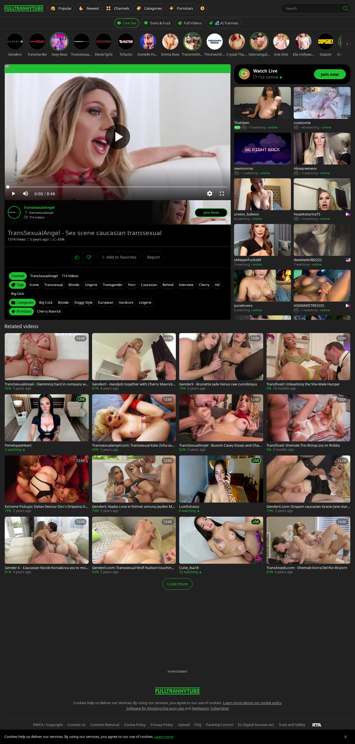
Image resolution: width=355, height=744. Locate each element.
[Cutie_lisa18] (221, 546)
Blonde (63, 302)
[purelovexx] (262, 291)
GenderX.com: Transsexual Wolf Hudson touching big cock (133, 568)
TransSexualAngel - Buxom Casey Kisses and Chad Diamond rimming (220, 445)
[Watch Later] (202, 8)
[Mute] (25, 193)
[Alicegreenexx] (322, 154)
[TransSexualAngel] (14, 212)
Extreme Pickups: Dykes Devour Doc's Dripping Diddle (46, 506)
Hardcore (126, 302)
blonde (74, 284)
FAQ (197, 724)
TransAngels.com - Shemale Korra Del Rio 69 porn (307, 568)
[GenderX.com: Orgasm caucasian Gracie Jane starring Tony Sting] (309, 484)
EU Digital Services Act (256, 724)
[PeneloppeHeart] (47, 423)
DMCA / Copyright (48, 724)
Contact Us (77, 724)
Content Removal (104, 724)
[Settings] (209, 193)
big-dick (17, 293)
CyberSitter (220, 708)
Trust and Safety (292, 724)
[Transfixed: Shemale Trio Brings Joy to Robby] (309, 423)
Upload (184, 724)
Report (153, 257)
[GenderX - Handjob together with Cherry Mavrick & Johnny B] (134, 362)
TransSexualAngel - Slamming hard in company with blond (46, 384)
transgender (113, 284)
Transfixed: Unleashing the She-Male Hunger (303, 384)
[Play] (117, 136)
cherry (204, 284)
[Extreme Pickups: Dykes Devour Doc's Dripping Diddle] (47, 484)
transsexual (53, 284)
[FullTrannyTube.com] (23, 8)
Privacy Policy (162, 724)
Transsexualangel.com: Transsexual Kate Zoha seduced (133, 445)
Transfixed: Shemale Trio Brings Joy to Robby (303, 445)
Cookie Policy (135, 724)
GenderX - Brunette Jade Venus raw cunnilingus (218, 384)
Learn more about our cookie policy (252, 702)
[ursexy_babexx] (262, 199)
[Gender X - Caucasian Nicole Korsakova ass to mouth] (47, 546)
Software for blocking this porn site (155, 708)
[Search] (345, 8)
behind (168, 284)
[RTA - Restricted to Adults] (317, 724)
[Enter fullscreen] (221, 193)
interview (186, 284)
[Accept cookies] (346, 737)
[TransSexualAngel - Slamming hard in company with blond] (47, 362)
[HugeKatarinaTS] (322, 199)
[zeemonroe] (262, 154)
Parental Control (219, 724)
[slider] (117, 187)
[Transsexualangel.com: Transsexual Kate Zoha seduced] (134, 423)
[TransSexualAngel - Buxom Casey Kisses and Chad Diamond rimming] (221, 423)
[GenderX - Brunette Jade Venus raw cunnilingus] (221, 362)
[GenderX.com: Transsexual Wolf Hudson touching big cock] (134, 546)
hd (217, 284)
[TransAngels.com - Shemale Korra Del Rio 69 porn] (309, 546)
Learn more (163, 736)
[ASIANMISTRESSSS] (322, 291)
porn (131, 284)
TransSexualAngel (39, 208)
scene (34, 284)
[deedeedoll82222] (322, 245)
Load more (177, 583)
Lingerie (145, 302)
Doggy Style (83, 302)
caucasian (149, 284)
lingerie (91, 284)
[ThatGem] (262, 108)
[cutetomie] (322, 108)
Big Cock (45, 302)
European (105, 302)
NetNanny (200, 708)
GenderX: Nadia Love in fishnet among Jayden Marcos (134, 506)
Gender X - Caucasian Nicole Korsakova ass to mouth (46, 568)
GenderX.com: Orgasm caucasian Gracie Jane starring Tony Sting (308, 506)
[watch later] (11, 339)
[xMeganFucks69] (262, 245)
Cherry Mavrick (49, 311)
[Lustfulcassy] (221, 484)
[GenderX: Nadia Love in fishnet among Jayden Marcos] (134, 484)
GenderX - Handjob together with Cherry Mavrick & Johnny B (132, 384)
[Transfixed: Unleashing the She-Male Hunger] (309, 362)
